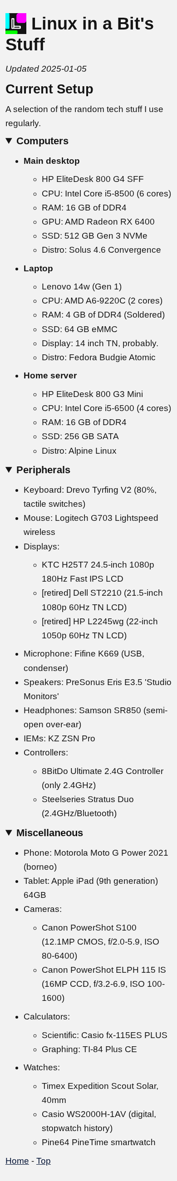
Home (17, 1161)
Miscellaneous (49, 832)
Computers (42, 141)
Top (43, 1161)
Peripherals (43, 469)
